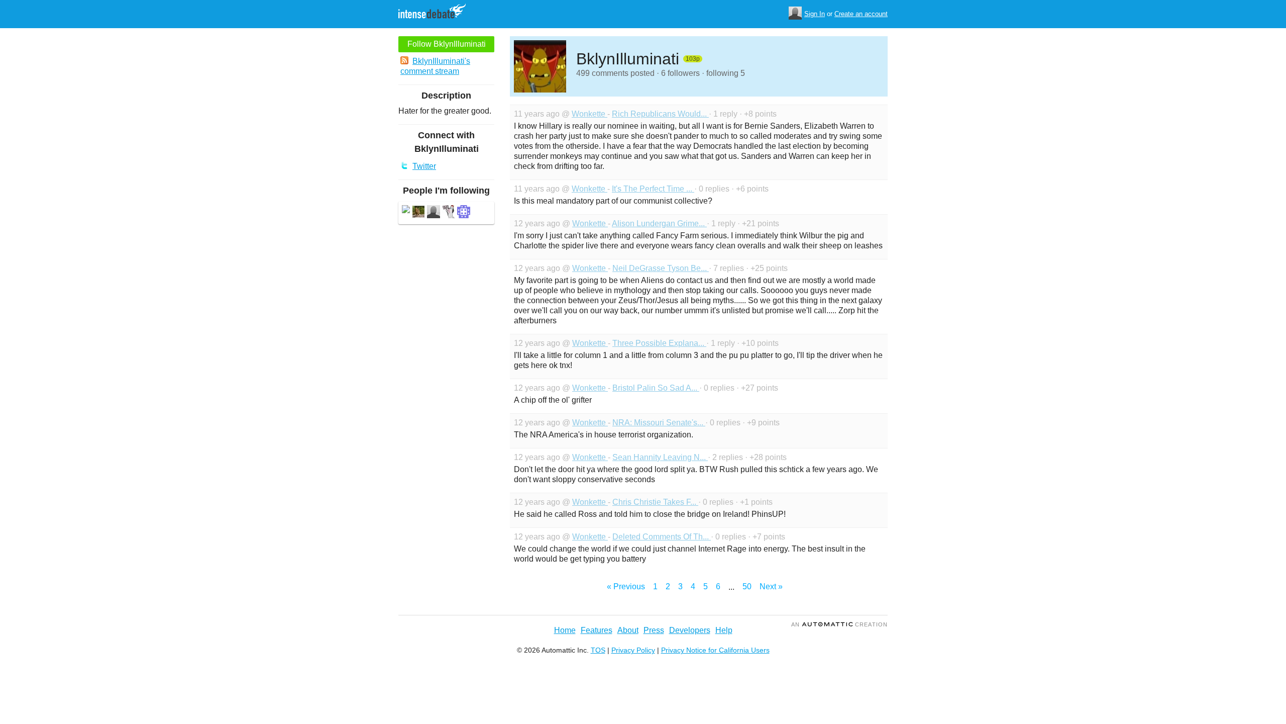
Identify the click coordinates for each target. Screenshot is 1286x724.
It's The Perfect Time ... (653, 189)
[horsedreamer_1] (433, 213)
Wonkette (589, 114)
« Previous (626, 586)
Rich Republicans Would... (660, 114)
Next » (771, 586)
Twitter (424, 166)
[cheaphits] (418, 213)
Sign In (814, 14)
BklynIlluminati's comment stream (435, 66)
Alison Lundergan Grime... (659, 223)
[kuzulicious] (463, 213)
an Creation (839, 624)
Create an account (861, 14)
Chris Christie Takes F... (655, 502)
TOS (598, 650)
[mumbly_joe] (448, 213)
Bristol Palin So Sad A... (655, 388)
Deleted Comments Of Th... (661, 536)
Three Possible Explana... (659, 343)
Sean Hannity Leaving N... (660, 457)
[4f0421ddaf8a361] (406, 210)
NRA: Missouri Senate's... (658, 422)
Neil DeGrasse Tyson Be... (660, 268)
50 (747, 586)
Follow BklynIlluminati (446, 44)
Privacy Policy (633, 650)
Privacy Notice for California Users (715, 650)
